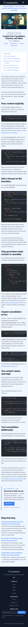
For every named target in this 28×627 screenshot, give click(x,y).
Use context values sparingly (11, 67)
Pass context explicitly (10, 56)
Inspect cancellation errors (11, 65)
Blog (14, 584)
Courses (14, 587)
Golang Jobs (14, 602)
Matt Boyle (16, 41)
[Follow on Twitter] (14, 578)
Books (14, 590)
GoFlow (12, 6)
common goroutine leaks (12, 302)
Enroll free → (9, 503)
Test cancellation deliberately (11, 70)
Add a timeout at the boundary (11, 58)
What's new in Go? (14, 605)
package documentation (13, 478)
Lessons (14, 593)
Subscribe (21, 612)
